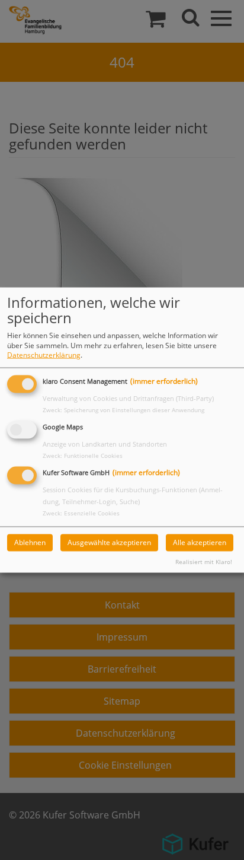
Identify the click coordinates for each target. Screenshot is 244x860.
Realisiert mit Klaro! (203, 561)
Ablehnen (30, 542)
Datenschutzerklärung (44, 355)
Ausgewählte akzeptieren (109, 542)
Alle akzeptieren (199, 542)
